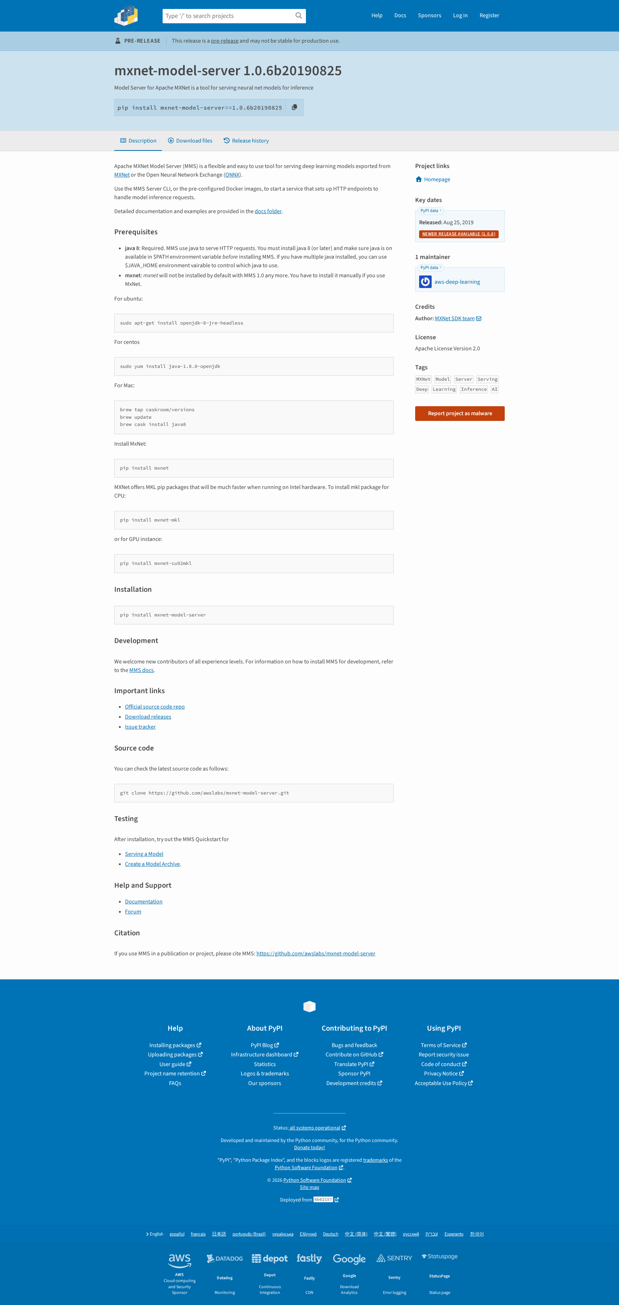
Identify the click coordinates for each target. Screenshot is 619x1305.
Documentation (144, 902)
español (177, 1234)
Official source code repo (155, 707)
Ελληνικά (308, 1234)
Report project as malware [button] (460, 413)
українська (282, 1234)
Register (489, 15)
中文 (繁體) (385, 1234)
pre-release (225, 41)
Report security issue (444, 1055)
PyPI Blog (262, 1045)
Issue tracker (140, 727)
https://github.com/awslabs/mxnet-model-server (315, 954)
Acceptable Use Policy (441, 1083)
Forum (133, 912)
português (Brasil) (249, 1234)
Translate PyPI (351, 1064)
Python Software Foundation (306, 1167)
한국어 (477, 1234)
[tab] (138, 141)
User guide (172, 1064)
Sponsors (429, 15)
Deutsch (331, 1234)
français (198, 1234)
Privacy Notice (441, 1074)
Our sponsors (264, 1083)
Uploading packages (172, 1055)
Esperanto (454, 1234)
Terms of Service (441, 1045)
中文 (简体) (356, 1234)
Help (377, 15)
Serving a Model (144, 854)
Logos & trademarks (265, 1074)
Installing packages (172, 1045)
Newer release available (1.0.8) (458, 234)
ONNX (232, 175)
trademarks (375, 1160)
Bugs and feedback (354, 1045)
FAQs (175, 1083)
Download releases (148, 717)
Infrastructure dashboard (261, 1055)
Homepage (437, 179)
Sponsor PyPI (354, 1074)
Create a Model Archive (152, 864)
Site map (309, 1187)
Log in (460, 15)
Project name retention (172, 1074)
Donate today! (309, 1147)
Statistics (265, 1064)
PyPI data (429, 210)
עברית (432, 1234)
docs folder (268, 211)
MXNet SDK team (455, 318)
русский (411, 1234)
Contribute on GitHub (351, 1055)
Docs (400, 15)
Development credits (351, 1083)
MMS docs (141, 670)
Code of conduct (441, 1064)
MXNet (122, 175)
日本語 (219, 1234)
